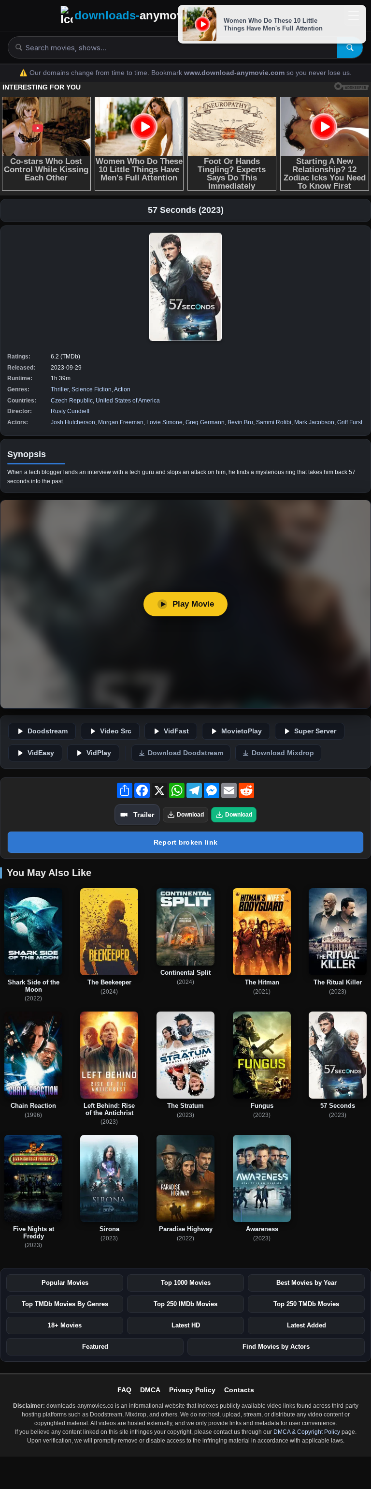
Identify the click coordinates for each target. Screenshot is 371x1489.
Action (122, 389)
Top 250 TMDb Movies (306, 1304)
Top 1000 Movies (186, 1282)
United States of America (128, 400)
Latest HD (185, 1325)
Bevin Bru (240, 422)
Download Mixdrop (283, 753)
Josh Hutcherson (73, 422)
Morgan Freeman (120, 422)
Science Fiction (91, 389)
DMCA (150, 1390)
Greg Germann (205, 422)
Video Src (115, 731)
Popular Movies (65, 1282)
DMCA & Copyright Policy (306, 1432)
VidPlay (98, 753)
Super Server (315, 731)
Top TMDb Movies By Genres (65, 1304)
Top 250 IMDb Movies (185, 1304)
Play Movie (193, 604)
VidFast (176, 731)
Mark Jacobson (314, 422)
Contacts (239, 1390)
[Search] (350, 47)
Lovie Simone (164, 422)
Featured (95, 1346)
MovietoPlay (241, 731)
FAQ (124, 1390)
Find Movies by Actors (276, 1346)
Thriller (60, 389)
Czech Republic (72, 400)
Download (190, 814)
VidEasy (41, 753)
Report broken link (185, 842)
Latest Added (306, 1325)
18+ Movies (65, 1325)
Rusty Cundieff (70, 411)
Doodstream (48, 731)
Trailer (143, 815)
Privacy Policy (192, 1390)
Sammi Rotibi (273, 422)
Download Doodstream (185, 753)
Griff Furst (349, 422)
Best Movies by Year (306, 1282)
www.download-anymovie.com (235, 72)
